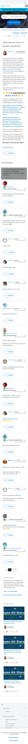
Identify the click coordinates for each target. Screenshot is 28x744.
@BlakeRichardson (17, 123)
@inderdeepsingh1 (8, 119)
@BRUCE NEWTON (12, 105)
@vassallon (11, 107)
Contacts (7, 711)
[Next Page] (15, 569)
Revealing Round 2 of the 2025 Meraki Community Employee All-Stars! (13, 652)
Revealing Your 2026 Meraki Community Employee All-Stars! (12, 682)
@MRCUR (5, 107)
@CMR (4, 126)
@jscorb (10, 96)
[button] (4, 153)
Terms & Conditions (10, 723)
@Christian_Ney (7, 123)
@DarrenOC (10, 126)
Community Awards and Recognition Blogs (13, 30)
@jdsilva (22, 107)
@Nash (5, 105)
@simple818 (6, 111)
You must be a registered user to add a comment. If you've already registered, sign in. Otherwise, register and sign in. (13, 172)
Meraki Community (8, 147)
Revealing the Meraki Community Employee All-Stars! (13, 622)
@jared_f (17, 107)
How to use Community (10, 591)
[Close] (26, 730)
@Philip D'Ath (17, 119)
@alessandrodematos (13, 117)
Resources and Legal (9, 716)
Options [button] (24, 51)
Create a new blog (14, 22)
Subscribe (24, 33)
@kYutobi (20, 105)
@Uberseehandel (7, 109)
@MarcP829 (14, 112)
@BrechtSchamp (14, 111)
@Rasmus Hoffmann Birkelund (11, 121)
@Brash (5, 117)
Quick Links (6, 708)
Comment (8, 177)
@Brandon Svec (17, 109)
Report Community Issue (11, 719)
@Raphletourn (20, 126)
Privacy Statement (13, 737)
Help (6, 721)
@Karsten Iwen (10, 124)
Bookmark (16, 33)
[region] (14, 736)
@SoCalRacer (6, 112)
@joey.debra (18, 124)
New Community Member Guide (13, 595)
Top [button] (2, 704)
